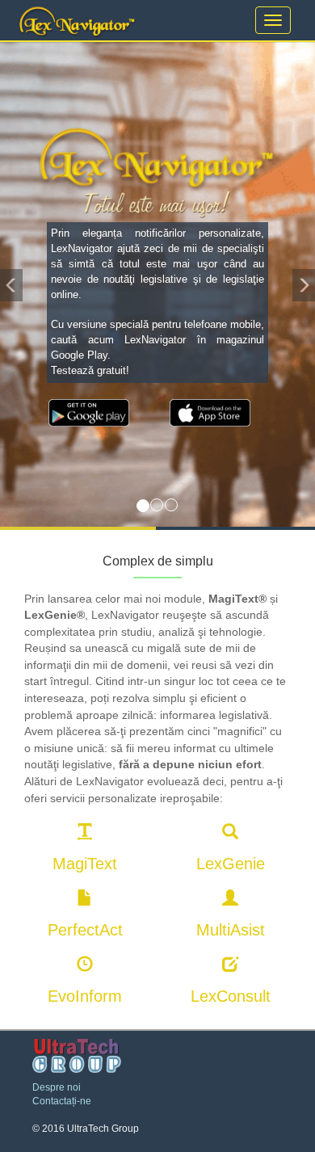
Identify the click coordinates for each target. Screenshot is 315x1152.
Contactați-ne (61, 1101)
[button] (11, 284)
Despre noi (56, 1087)
